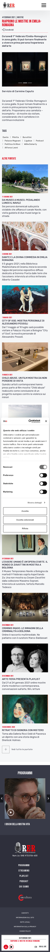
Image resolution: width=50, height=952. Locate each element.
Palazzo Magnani (13, 141)
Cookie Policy (25, 931)
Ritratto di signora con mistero (23, 730)
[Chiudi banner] (46, 421)
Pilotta (15, 137)
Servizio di (8, 91)
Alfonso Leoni (11, 148)
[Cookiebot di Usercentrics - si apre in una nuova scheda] (29, 421)
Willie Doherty (30, 144)
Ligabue (28, 141)
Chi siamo (24, 886)
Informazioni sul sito (25, 917)
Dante (5, 137)
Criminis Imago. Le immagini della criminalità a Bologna (22, 630)
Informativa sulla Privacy (25, 927)
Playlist (24, 876)
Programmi (24, 865)
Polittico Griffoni (12, 144)
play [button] (11, 947)
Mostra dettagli (35, 502)
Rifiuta (25, 528)
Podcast (40, 141)
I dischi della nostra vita (17, 824)
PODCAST (24, 881)
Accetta (25, 511)
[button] (5, 69)
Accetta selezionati (25, 520)
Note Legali (25, 922)
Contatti (25, 913)
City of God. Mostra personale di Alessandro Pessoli (23, 322)
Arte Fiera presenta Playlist (21, 679)
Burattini (27, 137)
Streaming (23, 870)
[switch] (43, 475)
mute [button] (35, 946)
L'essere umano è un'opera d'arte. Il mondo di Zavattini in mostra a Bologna (25, 564)
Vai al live (42, 946)
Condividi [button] (9, 30)
